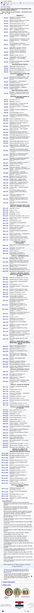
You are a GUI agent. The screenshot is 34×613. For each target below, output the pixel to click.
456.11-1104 (5, 496)
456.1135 (6, 202)
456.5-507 (6, 364)
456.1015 (6, 123)
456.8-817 (6, 447)
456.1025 (6, 129)
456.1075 (6, 163)
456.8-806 (6, 419)
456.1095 (6, 176)
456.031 (6, 70)
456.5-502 (6, 348)
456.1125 (6, 195)
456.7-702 (6, 389)
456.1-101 (6, 208)
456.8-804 (6, 415)
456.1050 (6, 143)
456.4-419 (6, 335)
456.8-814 (6, 441)
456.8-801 (6, 410)
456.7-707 (6, 400)
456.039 (6, 85)
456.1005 (6, 119)
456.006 (6, 26)
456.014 (6, 44)
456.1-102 (6, 210)
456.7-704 (6, 393)
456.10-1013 (5, 483)
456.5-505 (6, 358)
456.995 (6, 112)
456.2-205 (6, 253)
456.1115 (6, 188)
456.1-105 (6, 215)
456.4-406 (6, 290)
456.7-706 (6, 398)
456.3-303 (6, 265)
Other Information (9, 582)
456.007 (6, 29)
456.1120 (6, 191)
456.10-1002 (5, 455)
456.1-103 (6, 212)
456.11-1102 (5, 491)
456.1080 (6, 165)
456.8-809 (6, 426)
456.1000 (6, 115)
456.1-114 (6, 239)
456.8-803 (6, 413)
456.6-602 (6, 374)
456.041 (6, 88)
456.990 (6, 110)
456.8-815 (6, 443)
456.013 (6, 40)
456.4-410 (6, 300)
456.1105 (6, 183)
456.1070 (6, 159)
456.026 (6, 62)
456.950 (6, 93)
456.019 (6, 52)
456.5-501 (6, 346)
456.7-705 (6, 396)
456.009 (6, 32)
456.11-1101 (5, 488)
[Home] (1, 3)
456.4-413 (6, 316)
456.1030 (6, 132)
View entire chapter (5, 6)
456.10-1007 (5, 467)
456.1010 (6, 120)
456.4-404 (6, 284)
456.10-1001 (5, 453)
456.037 (6, 81)
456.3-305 (6, 271)
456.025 (6, 58)
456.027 (6, 66)
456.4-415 (6, 322)
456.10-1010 (5, 475)
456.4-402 (6, 279)
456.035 (6, 78)
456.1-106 (6, 218)
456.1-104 (6, 214)
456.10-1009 (5, 472)
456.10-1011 (5, 478)
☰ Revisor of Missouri (7, 1)
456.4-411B (5, 309)
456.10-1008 (5, 470)
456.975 (6, 101)
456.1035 (6, 135)
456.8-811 (6, 433)
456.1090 (6, 173)
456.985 (6, 107)
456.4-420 (6, 339)
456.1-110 (6, 228)
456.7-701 (6, 387)
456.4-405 (6, 286)
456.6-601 (6, 371)
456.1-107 (6, 220)
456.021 (6, 55)
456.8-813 (6, 437)
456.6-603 (6, 377)
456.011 (6, 35)
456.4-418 (6, 331)
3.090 (19, 573)
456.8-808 (6, 423)
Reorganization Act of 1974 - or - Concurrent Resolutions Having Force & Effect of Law (16, 571)
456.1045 (6, 141)
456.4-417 (6, 328)
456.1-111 (6, 231)
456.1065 (6, 155)
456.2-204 (6, 251)
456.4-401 (6, 277)
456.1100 (6, 179)
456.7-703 (6, 391)
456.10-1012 (5, 480)
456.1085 (6, 168)
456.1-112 (6, 234)
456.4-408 (6, 294)
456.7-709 (6, 405)
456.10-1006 (5, 465)
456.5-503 (6, 351)
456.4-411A (5, 304)
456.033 (6, 72)
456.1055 (6, 146)
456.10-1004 (5, 460)
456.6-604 (6, 381)
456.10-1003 (5, 457)
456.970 (6, 99)
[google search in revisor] (25, 611)
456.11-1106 (5, 498)
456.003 (6, 21)
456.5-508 (6, 366)
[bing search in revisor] (28, 611)
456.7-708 (6, 403)
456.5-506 (6, 361)
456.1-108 (6, 223)
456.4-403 (6, 282)
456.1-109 (6, 225)
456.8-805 (6, 417)
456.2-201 (6, 245)
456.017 (6, 48)
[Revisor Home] (3, 611)
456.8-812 (6, 435)
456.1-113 (6, 237)
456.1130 (6, 199)
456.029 (6, 68)
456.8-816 (6, 445)
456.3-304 (6, 268)
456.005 (6, 23)
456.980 (6, 104)
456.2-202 (6, 248)
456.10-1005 (5, 462)
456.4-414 (6, 319)
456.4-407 (6, 292)
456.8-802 (6, 411)
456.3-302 (6, 262)
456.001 (6, 18)
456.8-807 (6, 421)
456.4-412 (6, 313)
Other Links (7, 585)
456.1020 (6, 126)
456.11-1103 (5, 494)
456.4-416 (6, 325)
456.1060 (6, 150)
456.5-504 (6, 355)
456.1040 (6, 138)
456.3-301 (6, 258)
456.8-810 (6, 429)
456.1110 (6, 185)
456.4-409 (6, 296)
